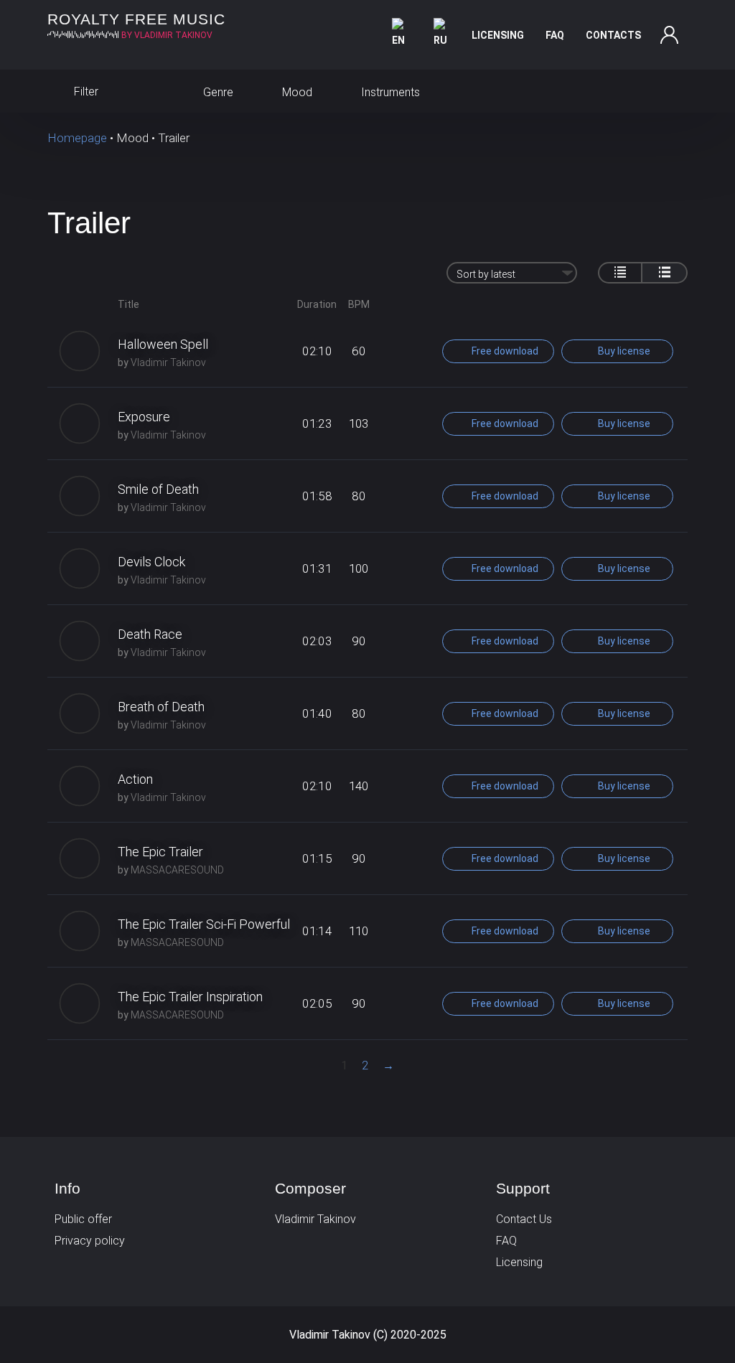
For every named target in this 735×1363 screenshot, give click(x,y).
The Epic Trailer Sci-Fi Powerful (204, 924)
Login (670, 35)
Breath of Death (161, 706)
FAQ (555, 35)
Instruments (389, 92)
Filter (84, 91)
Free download (503, 351)
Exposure (144, 416)
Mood (295, 92)
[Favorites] (673, 91)
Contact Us (524, 1219)
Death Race (150, 634)
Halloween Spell (163, 344)
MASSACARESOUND (177, 870)
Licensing (498, 35)
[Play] (79, 351)
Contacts (613, 35)
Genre (216, 92)
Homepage (77, 138)
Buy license (623, 351)
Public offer (83, 1219)
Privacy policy (90, 1240)
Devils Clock (151, 561)
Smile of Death (158, 489)
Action (135, 779)
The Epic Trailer (160, 851)
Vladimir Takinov (168, 362)
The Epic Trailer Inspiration (190, 996)
